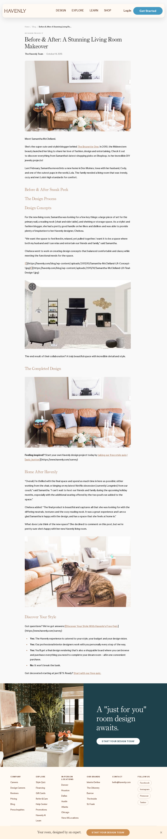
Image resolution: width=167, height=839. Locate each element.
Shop (107, 10)
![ (25, 263)
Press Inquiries (17, 809)
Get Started (147, 11)
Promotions (41, 809)
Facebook (144, 783)
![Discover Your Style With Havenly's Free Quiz (91, 626)
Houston (65, 790)
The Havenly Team (34, 54)
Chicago (65, 812)
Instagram (145, 789)
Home (27, 27)
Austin (64, 801)
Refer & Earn (42, 798)
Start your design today (118, 741)
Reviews (14, 793)
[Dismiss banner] (161, 832)
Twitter (143, 802)
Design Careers (17, 787)
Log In (127, 10)
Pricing (13, 798)
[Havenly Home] (15, 11)
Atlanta (64, 807)
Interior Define (93, 782)
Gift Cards (41, 793)
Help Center (41, 804)
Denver (64, 785)
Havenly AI (41, 815)
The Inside (92, 798)
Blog (34, 27)
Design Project (34, 33)
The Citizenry (93, 787)
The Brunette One (88, 146)
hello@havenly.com (121, 782)
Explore (78, 10)
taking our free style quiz (112, 455)
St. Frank (91, 804)
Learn (94, 10)
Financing (40, 787)
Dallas (64, 795)
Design (61, 10)
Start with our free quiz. (87, 673)
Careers (14, 782)
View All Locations (70, 817)
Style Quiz (41, 782)
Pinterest (144, 796)
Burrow (90, 793)
